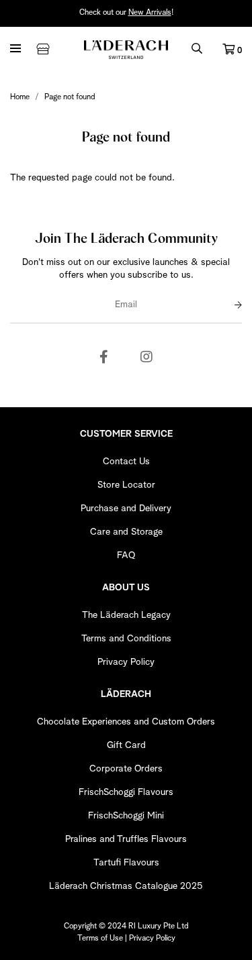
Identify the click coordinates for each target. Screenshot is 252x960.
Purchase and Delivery (126, 508)
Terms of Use (100, 939)
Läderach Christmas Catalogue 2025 (126, 886)
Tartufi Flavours (126, 862)
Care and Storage (126, 532)
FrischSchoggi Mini (126, 815)
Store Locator (126, 485)
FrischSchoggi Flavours (126, 792)
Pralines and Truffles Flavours (126, 839)
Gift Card (126, 745)
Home (20, 97)
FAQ (126, 555)
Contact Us (126, 461)
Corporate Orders (126, 769)
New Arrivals (149, 13)
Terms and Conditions (126, 638)
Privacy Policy (126, 662)
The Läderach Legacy (126, 615)
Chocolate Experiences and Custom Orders (126, 722)
